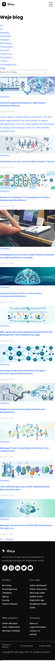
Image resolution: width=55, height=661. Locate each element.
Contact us (35, 630)
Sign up (5, 596)
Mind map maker (37, 592)
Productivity (6, 46)
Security (4, 50)
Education (5, 36)
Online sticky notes (38, 589)
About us (34, 623)
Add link (33, 634)
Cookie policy (45, 645)
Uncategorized (8, 64)
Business (4, 32)
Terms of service (6, 645)
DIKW (32, 607)
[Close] (1, 660)
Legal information (38, 627)
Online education (10, 623)
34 (6, 539)
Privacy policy (26, 645)
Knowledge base (9, 589)
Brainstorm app (37, 600)
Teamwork (6, 54)
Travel (3, 61)
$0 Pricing (6, 585)
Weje (3, 68)
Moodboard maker (38, 603)
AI (1, 29)
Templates (6, 57)
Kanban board (36, 596)
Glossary (5, 39)
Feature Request (9, 603)
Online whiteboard (38, 585)
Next (10, 539)
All (1, 25)
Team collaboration (11, 627)
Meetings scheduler (11, 630)
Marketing (5, 43)
